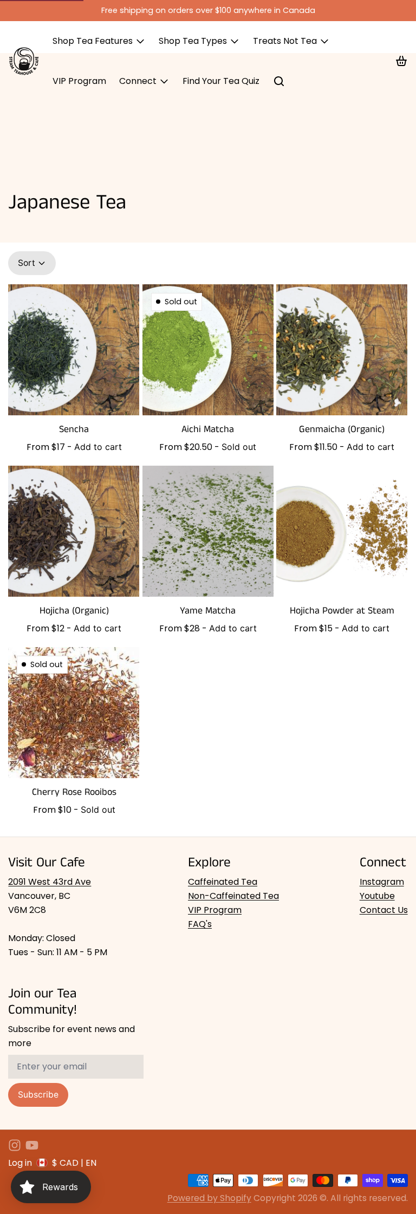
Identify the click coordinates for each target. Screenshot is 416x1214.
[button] (98, 446)
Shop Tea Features (93, 41)
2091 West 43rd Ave (49, 882)
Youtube (377, 896)
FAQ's (200, 924)
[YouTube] (31, 1145)
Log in (20, 1163)
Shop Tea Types (193, 41)
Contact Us (384, 910)
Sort (26, 263)
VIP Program (79, 81)
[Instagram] (14, 1145)
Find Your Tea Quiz (221, 81)
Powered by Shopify (209, 1198)
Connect (138, 81)
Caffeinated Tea (222, 882)
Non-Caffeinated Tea (233, 896)
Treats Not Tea (285, 41)
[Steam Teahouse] (24, 61)
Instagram (382, 882)
